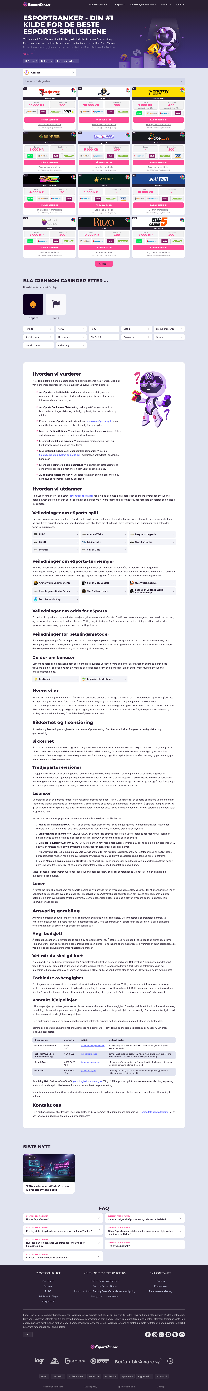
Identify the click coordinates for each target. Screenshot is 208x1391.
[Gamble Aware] (138, 1361)
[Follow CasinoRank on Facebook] (148, 1334)
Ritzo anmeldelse (104, 252)
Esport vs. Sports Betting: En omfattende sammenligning (104, 1291)
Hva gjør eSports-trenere (104, 1296)
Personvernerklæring (160, 1291)
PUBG (48, 1291)
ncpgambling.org (89, 1054)
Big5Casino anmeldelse (158, 252)
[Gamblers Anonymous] (54, 1361)
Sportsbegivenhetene (142, 4)
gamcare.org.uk (88, 1070)
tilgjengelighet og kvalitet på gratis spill (60, 454)
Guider (164, 4)
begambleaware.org (90, 1062)
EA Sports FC (48, 1301)
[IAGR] (40, 1361)
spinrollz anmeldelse (104, 167)
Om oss (160, 1281)
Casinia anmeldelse (104, 209)
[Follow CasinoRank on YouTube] (168, 1334)
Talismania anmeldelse (49, 167)
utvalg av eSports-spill (99, 421)
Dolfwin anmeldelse (158, 209)
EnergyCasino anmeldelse (158, 124)
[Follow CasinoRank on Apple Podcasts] (182, 1334)
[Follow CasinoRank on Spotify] (175, 1334)
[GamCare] (75, 1361)
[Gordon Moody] (99, 1361)
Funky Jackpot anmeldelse (49, 209)
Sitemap (161, 1386)
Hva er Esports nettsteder (105, 1281)
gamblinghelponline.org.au (88, 1081)
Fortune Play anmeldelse (104, 124)
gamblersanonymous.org (93, 1045)
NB (26, 1334)
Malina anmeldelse (49, 252)
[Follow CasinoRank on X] (161, 1334)
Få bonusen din (49, 120)
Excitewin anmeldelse (158, 167)
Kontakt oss (160, 1286)
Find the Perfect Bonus (105, 1286)
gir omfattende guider (81, 495)
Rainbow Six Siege (48, 1296)
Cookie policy (91, 1386)
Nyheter (180, 4)
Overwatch (48, 1281)
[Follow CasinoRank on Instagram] (154, 1334)
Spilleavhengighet (126, 1386)
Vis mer (102, 263)
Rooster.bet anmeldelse (49, 124)
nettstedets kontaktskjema (154, 1112)
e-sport (119, 4)
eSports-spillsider (98, 4)
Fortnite (48, 1286)
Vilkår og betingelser (53, 1386)
